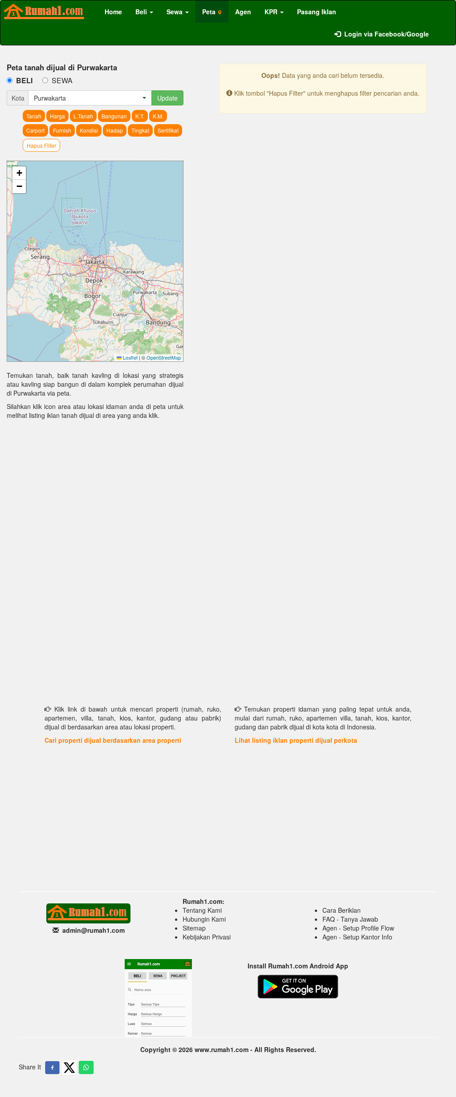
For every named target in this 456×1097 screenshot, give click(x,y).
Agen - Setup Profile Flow (358, 927)
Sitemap (194, 927)
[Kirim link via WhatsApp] (86, 1068)
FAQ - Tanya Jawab (350, 919)
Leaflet (130, 357)
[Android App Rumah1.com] (297, 985)
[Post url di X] (69, 1068)
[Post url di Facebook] (52, 1068)
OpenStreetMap (164, 357)
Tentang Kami (202, 910)
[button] (19, 173)
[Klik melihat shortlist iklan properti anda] (442, 29)
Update (167, 97)
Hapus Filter (41, 145)
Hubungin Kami (204, 919)
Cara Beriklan (341, 910)
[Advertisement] (95, 495)
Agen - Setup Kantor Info (357, 936)
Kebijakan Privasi (207, 936)
